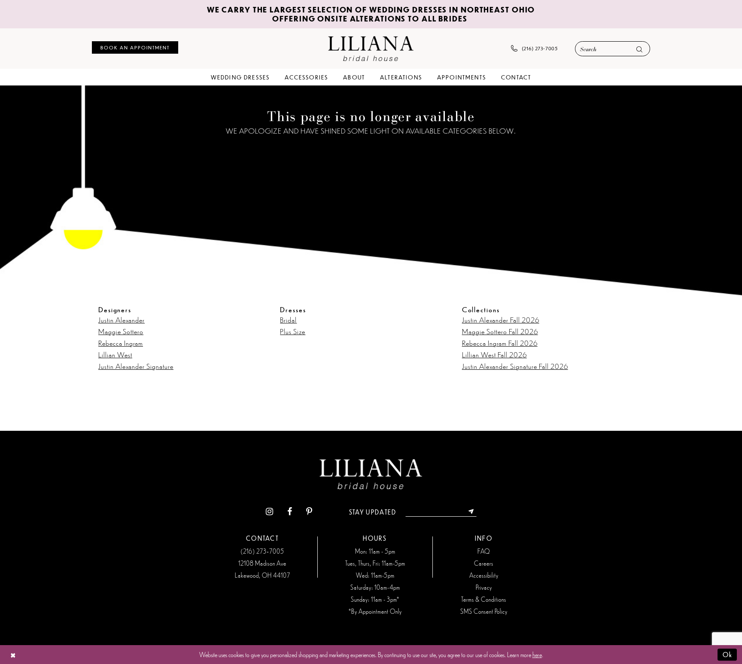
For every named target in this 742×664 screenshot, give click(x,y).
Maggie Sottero (120, 331)
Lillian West (115, 354)
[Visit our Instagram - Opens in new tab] (269, 511)
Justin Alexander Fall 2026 (500, 319)
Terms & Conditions (483, 599)
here (537, 654)
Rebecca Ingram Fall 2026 (500, 342)
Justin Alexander (121, 319)
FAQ (483, 551)
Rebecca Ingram (120, 342)
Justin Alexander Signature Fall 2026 (515, 366)
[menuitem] (135, 47)
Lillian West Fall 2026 (494, 354)
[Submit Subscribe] (471, 512)
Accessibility (484, 575)
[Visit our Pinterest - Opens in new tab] (309, 511)
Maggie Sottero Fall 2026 (500, 331)
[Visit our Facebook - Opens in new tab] (289, 511)
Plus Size (292, 331)
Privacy (484, 587)
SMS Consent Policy (484, 611)
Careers (483, 563)
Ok (728, 654)
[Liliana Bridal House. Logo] (371, 48)
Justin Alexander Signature (135, 366)
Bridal (288, 319)
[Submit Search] (639, 49)
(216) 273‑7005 (262, 551)
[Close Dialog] (13, 654)
